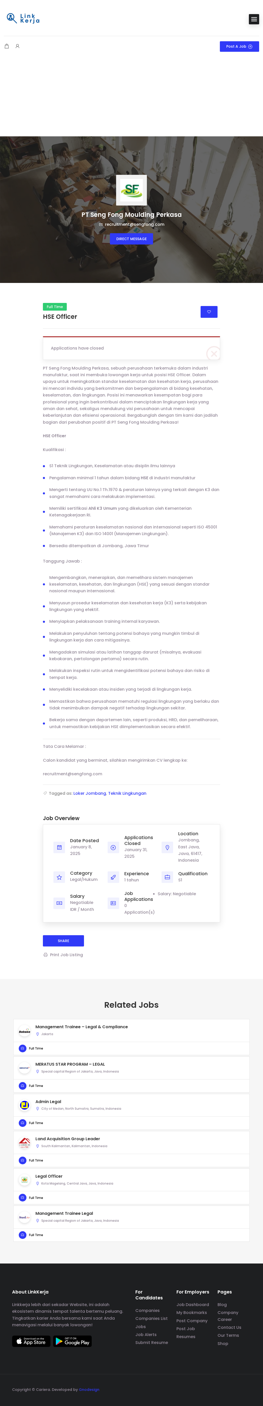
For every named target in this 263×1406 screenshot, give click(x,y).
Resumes (185, 1337)
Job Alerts (146, 1335)
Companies (147, 1310)
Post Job (185, 1329)
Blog (222, 1305)
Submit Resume (151, 1343)
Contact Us (229, 1327)
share (63, 940)
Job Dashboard (192, 1305)
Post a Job (236, 46)
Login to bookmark (209, 312)
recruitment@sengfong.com (134, 224)
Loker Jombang (89, 793)
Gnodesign (89, 1389)
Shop (223, 1344)
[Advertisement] (131, 98)
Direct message (131, 238)
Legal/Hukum (84, 879)
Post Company (192, 1321)
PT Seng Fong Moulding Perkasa (131, 214)
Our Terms (228, 1335)
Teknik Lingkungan (127, 793)
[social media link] (246, 1388)
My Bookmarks (191, 1313)
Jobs (140, 1327)
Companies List (151, 1318)
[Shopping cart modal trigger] (7, 46)
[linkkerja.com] (23, 19)
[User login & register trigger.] (17, 46)
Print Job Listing (66, 955)
